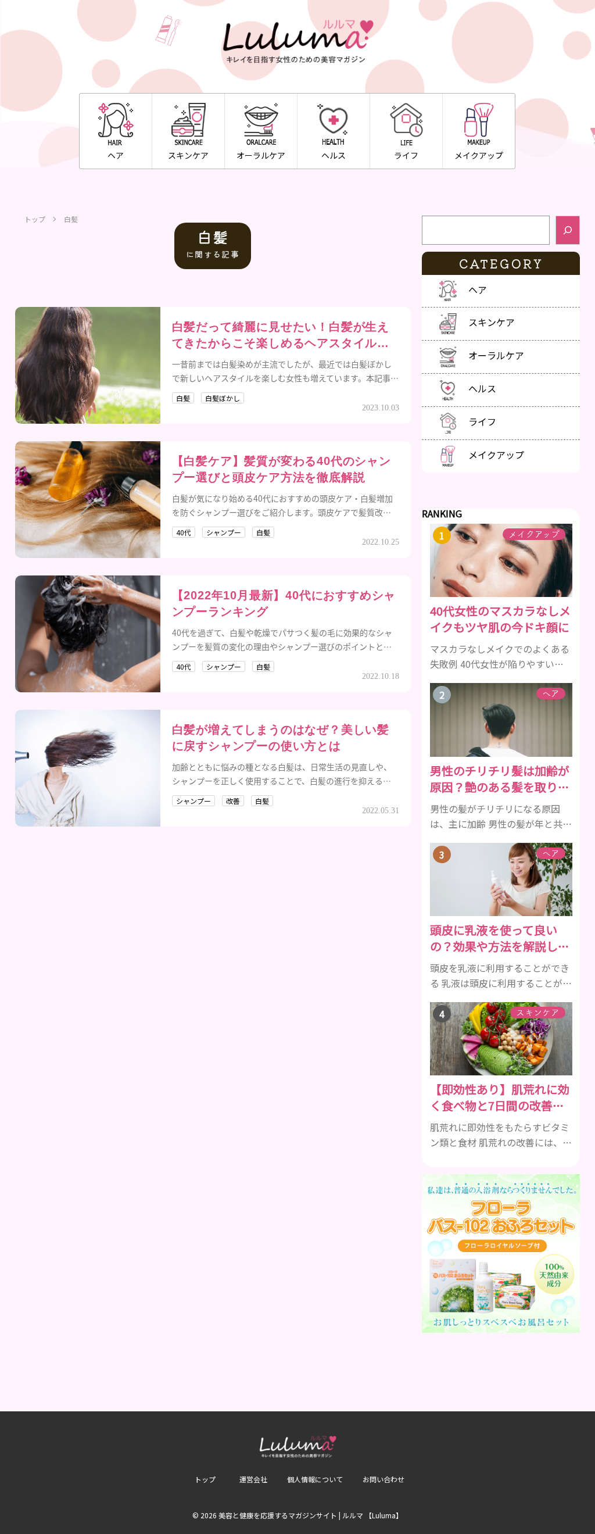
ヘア (115, 155)
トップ (34, 219)
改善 (233, 801)
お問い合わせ (383, 1479)
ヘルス (333, 155)
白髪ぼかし (222, 398)
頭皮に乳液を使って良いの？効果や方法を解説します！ (499, 938)
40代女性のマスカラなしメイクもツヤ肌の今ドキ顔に (500, 619)
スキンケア (188, 155)
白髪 (183, 398)
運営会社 (253, 1479)
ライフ (406, 155)
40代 (183, 532)
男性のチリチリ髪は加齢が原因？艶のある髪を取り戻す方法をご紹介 (499, 779)
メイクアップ (478, 155)
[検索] (567, 230)
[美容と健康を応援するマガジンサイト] (297, 42)
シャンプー (223, 532)
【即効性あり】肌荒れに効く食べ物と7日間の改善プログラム (499, 1097)
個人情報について (315, 1479)
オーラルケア (260, 155)
